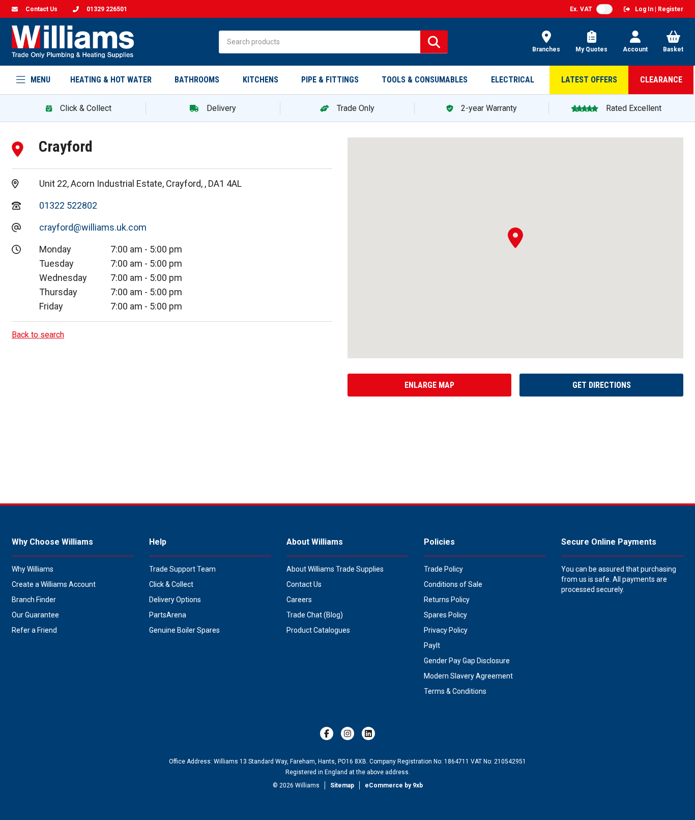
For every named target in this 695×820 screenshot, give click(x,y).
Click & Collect (171, 584)
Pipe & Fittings (330, 79)
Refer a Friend (34, 630)
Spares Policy (445, 615)
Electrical (512, 79)
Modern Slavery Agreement (468, 676)
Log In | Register (659, 9)
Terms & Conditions (455, 691)
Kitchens (260, 79)
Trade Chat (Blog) (314, 615)
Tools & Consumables (425, 79)
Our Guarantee (35, 615)
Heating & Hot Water (111, 79)
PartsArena (167, 615)
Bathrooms (197, 79)
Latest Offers (589, 79)
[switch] (604, 9)
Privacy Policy (446, 630)
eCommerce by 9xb (394, 785)
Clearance (661, 79)
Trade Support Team (182, 569)
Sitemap (342, 785)
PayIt (432, 645)
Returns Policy (447, 600)
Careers (299, 600)
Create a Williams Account (54, 584)
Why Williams (32, 569)
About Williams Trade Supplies (335, 569)
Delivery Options (175, 600)
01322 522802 (68, 205)
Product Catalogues (318, 630)
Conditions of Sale (453, 584)
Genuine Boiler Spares (184, 630)
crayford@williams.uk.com (93, 227)
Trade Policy (443, 569)
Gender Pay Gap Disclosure (467, 661)
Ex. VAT (581, 9)
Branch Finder (34, 600)
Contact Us (304, 584)
